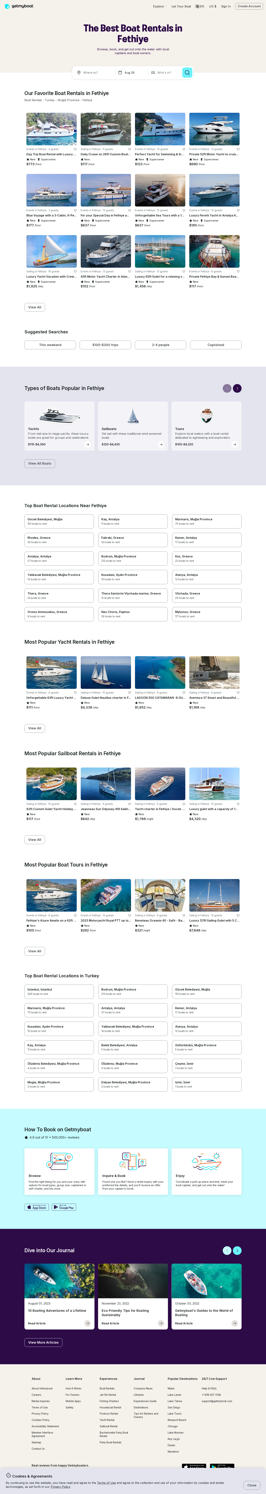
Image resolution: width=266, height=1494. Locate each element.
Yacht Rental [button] (107, 1419)
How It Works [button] (73, 1388)
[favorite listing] (75, 149)
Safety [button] (69, 1407)
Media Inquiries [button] (41, 1401)
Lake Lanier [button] (174, 1394)
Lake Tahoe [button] (175, 1401)
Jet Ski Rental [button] (108, 1394)
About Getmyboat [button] (42, 1388)
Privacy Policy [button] (60, 1487)
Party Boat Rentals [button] (110, 1442)
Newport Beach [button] (177, 1419)
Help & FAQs (209, 1388)
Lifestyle (139, 1394)
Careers (36, 1394)
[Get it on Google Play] (64, 1207)
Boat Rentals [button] (107, 1388)
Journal (139, 1379)
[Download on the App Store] (36, 1207)
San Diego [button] (174, 1407)
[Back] (227, 388)
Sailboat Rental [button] (108, 1426)
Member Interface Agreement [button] (42, 1434)
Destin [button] (171, 1445)
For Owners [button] (72, 1394)
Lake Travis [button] (174, 1413)
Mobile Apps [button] (73, 1401)
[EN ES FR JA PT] (200, 6)
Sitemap (36, 1442)
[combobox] (94, 72)
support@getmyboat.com (217, 1401)
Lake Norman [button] (175, 1432)
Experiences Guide (145, 1401)
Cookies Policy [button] (41, 1419)
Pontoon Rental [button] (109, 1413)
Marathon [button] (173, 1451)
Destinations (141, 1407)
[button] (181, 6)
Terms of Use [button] (106, 1483)
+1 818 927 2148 (211, 1394)
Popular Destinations (183, 1379)
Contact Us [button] (38, 1448)
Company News (143, 1388)
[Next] (237, 388)
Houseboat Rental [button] (110, 1407)
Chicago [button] (173, 1426)
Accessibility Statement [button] (45, 1426)
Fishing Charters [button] (109, 1401)
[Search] (187, 73)
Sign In (226, 6)
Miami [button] (171, 1388)
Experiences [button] (108, 1379)
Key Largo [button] (174, 1438)
